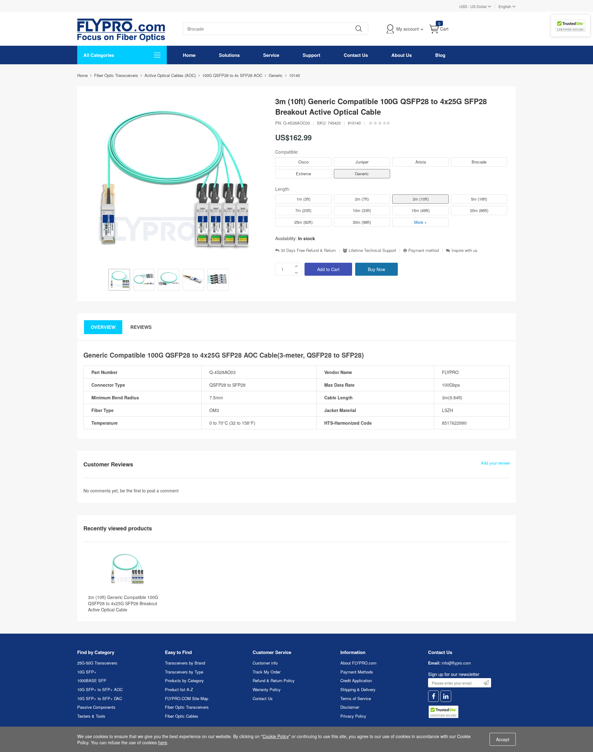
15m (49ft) (420, 210)
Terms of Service (355, 698)
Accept (502, 739)
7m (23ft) (303, 210)
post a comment (163, 490)
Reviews (141, 327)
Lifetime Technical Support (372, 250)
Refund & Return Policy (274, 680)
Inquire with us (464, 250)
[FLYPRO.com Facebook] (433, 696)
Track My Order (266, 672)
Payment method (423, 250)
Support (311, 55)
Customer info (265, 663)
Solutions (229, 55)
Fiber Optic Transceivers (187, 707)
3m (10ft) (421, 199)
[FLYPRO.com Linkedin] (445, 696)
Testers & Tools (91, 716)
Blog (440, 55)
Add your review (495, 463)
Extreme (303, 173)
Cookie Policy (276, 736)
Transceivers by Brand (185, 663)
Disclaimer (349, 707)
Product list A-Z (179, 689)
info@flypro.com (456, 663)
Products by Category (184, 680)
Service (271, 55)
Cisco (303, 162)
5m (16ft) (479, 199)
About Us (401, 55)
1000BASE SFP (91, 680)
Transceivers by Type (184, 672)
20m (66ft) (479, 210)
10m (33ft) (362, 210)
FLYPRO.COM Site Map (186, 698)
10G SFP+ (86, 672)
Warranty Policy (267, 689)
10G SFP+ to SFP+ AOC (100, 689)
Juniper (361, 162)
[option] (119, 280)
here (162, 742)
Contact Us (356, 55)
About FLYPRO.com (358, 663)
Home (189, 55)
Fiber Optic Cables (181, 716)
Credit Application (356, 680)
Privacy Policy (353, 716)
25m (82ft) (303, 222)
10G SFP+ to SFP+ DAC (99, 698)
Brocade (479, 162)
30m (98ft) (362, 222)
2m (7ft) (362, 199)
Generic (362, 173)
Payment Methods (356, 672)
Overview (103, 327)
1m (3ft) (303, 199)
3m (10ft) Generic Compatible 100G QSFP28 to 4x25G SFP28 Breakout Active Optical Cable (123, 603)
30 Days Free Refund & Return (308, 250)
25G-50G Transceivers (97, 663)
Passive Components (96, 707)
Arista (420, 162)
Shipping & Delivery (358, 689)
